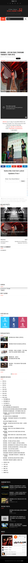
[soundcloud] (20, 3)
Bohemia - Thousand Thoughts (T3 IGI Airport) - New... (15, 418)
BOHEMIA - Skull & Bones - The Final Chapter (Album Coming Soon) (18, 351)
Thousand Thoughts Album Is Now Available (14, 452)
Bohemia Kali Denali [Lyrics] (16, 337)
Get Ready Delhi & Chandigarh (10, 416)
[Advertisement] (14, 35)
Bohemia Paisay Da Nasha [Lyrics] (17, 344)
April (5, 470)
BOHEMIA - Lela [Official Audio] (10, 449)
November (6, 401)
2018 (3, 385)
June (5, 466)
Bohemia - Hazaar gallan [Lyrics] (11, 451)
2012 (3, 397)
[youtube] (18, 3)
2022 (3, 383)
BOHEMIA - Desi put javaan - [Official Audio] (13, 443)
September (6, 405)
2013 (3, 395)
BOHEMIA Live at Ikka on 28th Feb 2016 (18, 499)
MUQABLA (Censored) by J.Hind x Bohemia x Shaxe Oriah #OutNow (18, 486)
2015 (3, 391)
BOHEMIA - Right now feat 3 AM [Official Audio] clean (14, 435)
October (6, 403)
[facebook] (8, 3)
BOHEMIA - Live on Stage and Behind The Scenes (14, 218)
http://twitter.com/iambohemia (15, 128)
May (5, 468)
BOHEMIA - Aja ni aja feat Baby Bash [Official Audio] (14, 432)
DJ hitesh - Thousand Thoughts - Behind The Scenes (14, 455)
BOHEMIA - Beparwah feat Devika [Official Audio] (15, 445)
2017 (3, 387)
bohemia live (9, 198)
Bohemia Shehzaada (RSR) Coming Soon (18, 510)
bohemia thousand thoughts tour (14, 201)
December (6, 399)
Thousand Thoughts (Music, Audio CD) (12, 460)
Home (3, 19)
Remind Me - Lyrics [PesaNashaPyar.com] (14, 357)
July (5, 464)
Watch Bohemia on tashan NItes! (11, 407)
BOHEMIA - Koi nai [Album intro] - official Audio (14, 447)
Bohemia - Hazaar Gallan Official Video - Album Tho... (15, 423)
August (6, 462)
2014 (3, 393)
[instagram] (12, 3)
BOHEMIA (3, 60)
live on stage (6, 203)
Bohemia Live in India (8, 426)
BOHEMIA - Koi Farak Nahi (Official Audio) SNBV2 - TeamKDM (18, 524)
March (5, 472)
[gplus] (15, 3)
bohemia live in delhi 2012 (18, 198)
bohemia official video (13, 200)
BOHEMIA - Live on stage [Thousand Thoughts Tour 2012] (13, 232)
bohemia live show (5, 200)
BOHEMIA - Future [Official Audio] (11, 441)
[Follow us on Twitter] (27, 192)
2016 (3, 389)
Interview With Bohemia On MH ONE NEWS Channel (15, 409)
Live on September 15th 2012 (10, 421)
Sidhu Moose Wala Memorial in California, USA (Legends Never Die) (18, 518)
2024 (3, 381)
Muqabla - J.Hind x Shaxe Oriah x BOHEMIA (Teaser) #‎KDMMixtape (18, 493)
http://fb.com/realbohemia (16, 126)
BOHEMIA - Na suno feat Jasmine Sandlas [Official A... (15, 438)
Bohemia (5, 121)
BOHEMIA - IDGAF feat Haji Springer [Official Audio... (14, 429)
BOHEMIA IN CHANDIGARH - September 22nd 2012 (14, 411)
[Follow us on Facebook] (27, 190)
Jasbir (22, 560)
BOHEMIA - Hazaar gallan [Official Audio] (13, 458)
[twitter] (10, 3)
